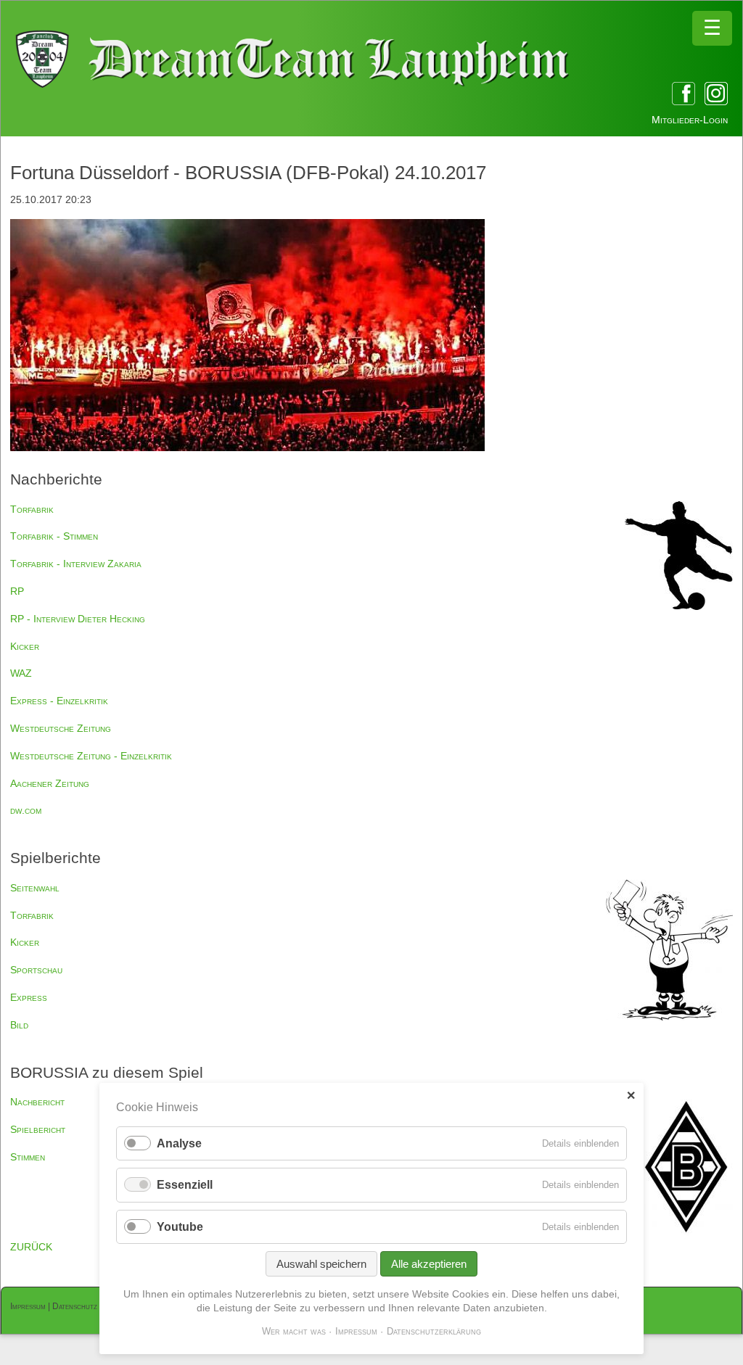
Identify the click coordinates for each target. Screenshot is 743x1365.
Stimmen (27, 1157)
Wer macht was (294, 1331)
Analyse (179, 1143)
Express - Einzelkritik (59, 700)
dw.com (25, 810)
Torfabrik (32, 509)
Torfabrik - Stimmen (54, 536)
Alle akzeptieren (429, 1264)
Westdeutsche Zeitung (60, 728)
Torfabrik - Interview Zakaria (75, 563)
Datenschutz (74, 1306)
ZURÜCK (31, 1247)
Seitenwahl (34, 888)
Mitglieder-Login (690, 119)
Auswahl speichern (321, 1264)
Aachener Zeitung (49, 783)
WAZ (21, 673)
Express (28, 997)
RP (17, 591)
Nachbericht (37, 1102)
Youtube (180, 1227)
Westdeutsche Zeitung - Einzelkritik (91, 756)
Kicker (24, 646)
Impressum (28, 1306)
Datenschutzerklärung (434, 1331)
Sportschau (36, 970)
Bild (19, 1025)
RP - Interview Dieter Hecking (77, 618)
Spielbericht (37, 1129)
